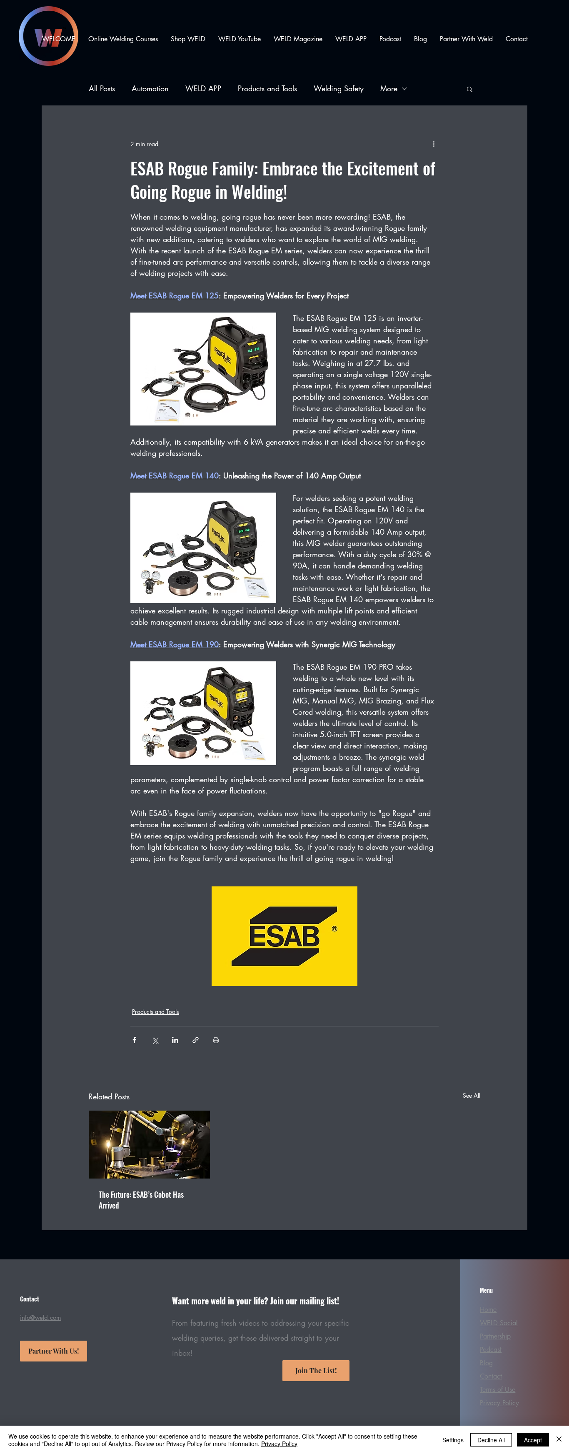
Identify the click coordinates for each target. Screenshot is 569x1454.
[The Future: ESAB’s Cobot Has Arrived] (149, 1145)
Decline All (491, 1440)
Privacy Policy (279, 1443)
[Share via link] (196, 1040)
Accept (533, 1440)
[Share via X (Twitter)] (155, 1040)
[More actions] (434, 144)
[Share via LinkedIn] (175, 1040)
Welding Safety (339, 88)
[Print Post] (216, 1040)
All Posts (102, 88)
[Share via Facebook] (134, 1040)
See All (471, 1095)
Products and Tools (267, 88)
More (388, 88)
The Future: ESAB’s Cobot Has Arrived (141, 1200)
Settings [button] (453, 1440)
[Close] (559, 1439)
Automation (150, 88)
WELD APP (203, 88)
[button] (470, 88)
